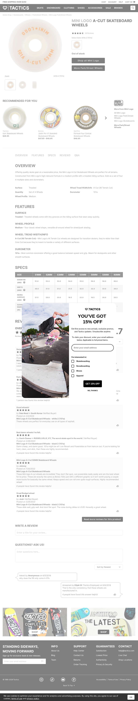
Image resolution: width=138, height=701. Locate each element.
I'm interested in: (79, 357)
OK (131, 697)
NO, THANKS (93, 391)
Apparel (79, 376)
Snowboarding (83, 366)
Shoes (79, 371)
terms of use (16, 698)
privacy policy (33, 698)
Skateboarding (83, 361)
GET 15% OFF (93, 384)
